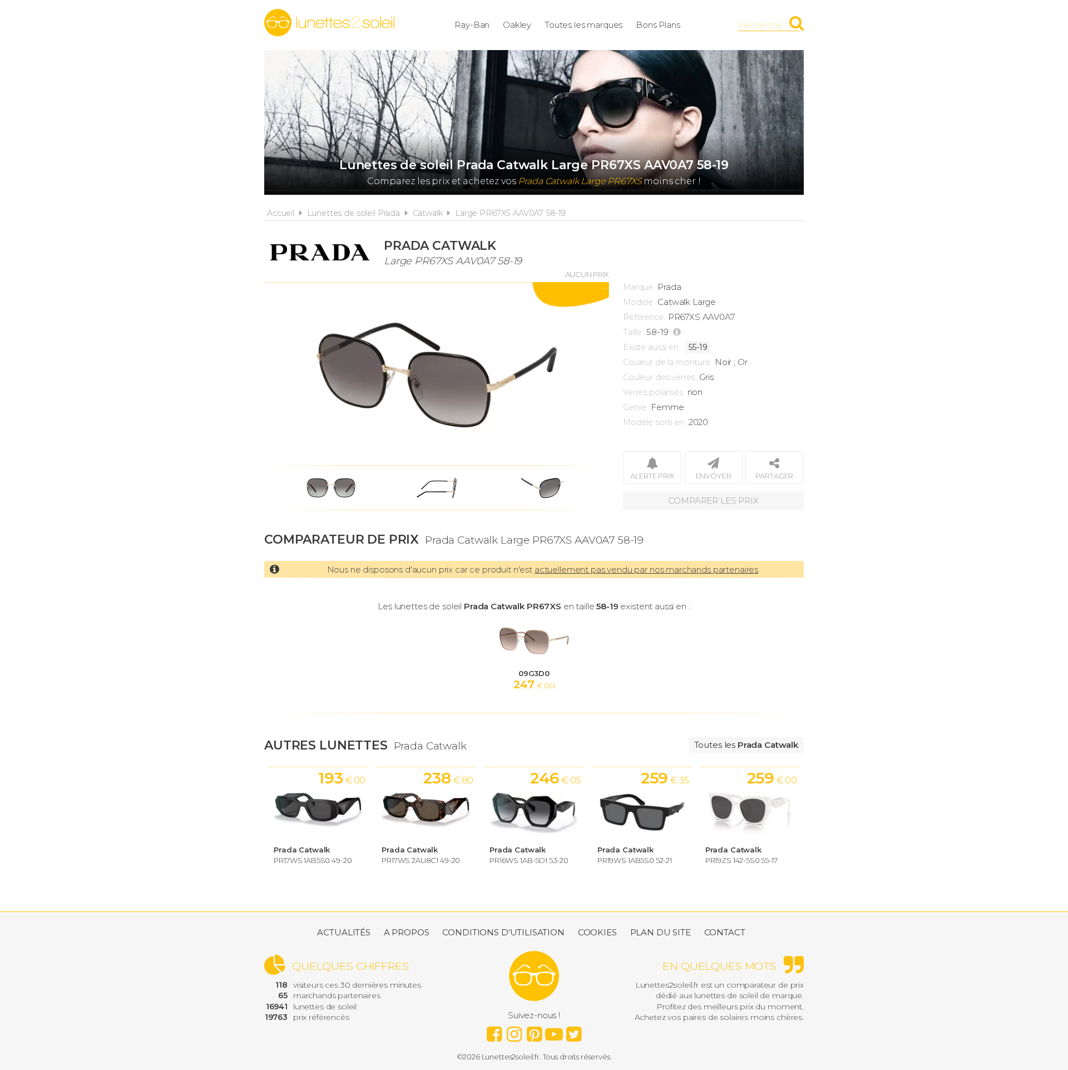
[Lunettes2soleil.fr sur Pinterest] (534, 1031)
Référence (643, 317)
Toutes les (746, 744)
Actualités (343, 932)
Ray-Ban (472, 24)
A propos (406, 932)
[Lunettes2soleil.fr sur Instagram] (514, 1031)
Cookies (597, 932)
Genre (634, 407)
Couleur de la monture (666, 362)
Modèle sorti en (653, 422)
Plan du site (660, 932)
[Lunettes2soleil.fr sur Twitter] (574, 1031)
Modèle (638, 302)
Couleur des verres (659, 377)
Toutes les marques (583, 24)
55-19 (698, 347)
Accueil (280, 213)
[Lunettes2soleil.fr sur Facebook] (494, 1031)
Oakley (517, 24)
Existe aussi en (651, 347)
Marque (638, 287)
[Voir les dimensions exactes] (678, 332)
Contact (724, 932)
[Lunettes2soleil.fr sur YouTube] (554, 1031)
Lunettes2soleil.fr (329, 23)
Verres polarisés (653, 392)
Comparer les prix (713, 500)
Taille (632, 332)
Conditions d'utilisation (503, 932)
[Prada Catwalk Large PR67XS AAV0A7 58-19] (436, 374)
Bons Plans (658, 24)
